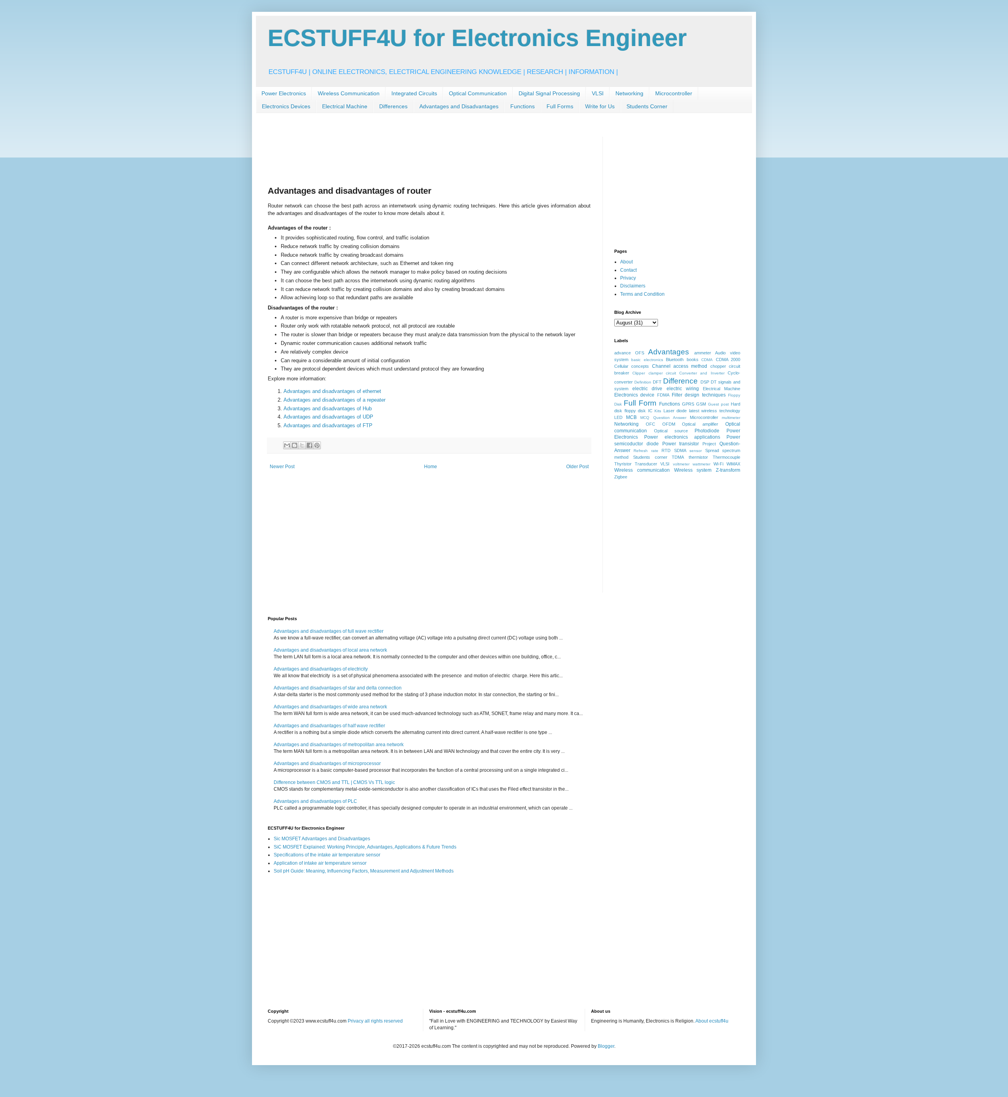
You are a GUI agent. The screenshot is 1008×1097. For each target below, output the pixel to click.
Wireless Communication (349, 93)
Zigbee (620, 476)
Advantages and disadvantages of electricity (321, 669)
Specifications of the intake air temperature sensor (327, 855)
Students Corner (646, 106)
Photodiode (707, 431)
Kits (657, 411)
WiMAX (733, 463)
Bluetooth (675, 359)
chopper (718, 366)
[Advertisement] (411, 154)
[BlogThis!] (294, 445)
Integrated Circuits (414, 93)
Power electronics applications (682, 437)
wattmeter (701, 464)
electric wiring (683, 388)
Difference (680, 381)
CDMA (707, 360)
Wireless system (693, 470)
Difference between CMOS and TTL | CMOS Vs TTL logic (334, 782)
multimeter (731, 417)
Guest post (718, 404)
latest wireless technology (714, 410)
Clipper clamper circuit (654, 373)
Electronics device (634, 395)
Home (430, 466)
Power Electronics (283, 93)
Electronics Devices (286, 106)
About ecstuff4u (711, 1021)
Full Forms (560, 106)
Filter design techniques (699, 395)
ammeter (702, 352)
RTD (666, 450)
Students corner (650, 457)
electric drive (647, 388)
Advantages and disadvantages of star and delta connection (338, 688)
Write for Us (600, 106)
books (693, 359)
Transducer (646, 463)
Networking (629, 93)
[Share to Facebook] (309, 445)
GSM (701, 404)
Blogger (606, 1046)
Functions (522, 106)
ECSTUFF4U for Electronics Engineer (477, 38)
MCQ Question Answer (663, 417)
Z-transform (728, 470)
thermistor (698, 457)
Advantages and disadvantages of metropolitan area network (339, 744)
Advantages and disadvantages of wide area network (330, 707)
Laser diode (675, 410)
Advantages (668, 352)
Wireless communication (642, 470)
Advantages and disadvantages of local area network (330, 650)
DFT (657, 382)
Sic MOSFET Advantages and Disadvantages (322, 838)
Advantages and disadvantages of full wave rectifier (329, 631)
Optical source (671, 430)
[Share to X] (302, 445)
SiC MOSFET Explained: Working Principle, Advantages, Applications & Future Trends (365, 847)
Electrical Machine (344, 106)
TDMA (678, 457)
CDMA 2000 (728, 359)
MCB (631, 417)
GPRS (688, 404)
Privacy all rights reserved (375, 1021)
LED (618, 417)
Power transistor (680, 444)
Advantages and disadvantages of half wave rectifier (329, 725)
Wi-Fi (718, 463)
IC (650, 410)
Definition (642, 382)
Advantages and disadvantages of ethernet (333, 391)
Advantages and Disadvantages (458, 106)
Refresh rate (646, 450)
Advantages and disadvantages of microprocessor (327, 763)
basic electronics (647, 360)
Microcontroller (673, 93)
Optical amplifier (700, 424)
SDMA (680, 450)
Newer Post (282, 466)
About (626, 262)
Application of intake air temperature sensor (320, 863)
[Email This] (287, 445)
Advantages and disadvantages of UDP (328, 417)
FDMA (663, 395)
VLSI (598, 93)
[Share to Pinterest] (317, 445)
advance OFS (629, 352)
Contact (628, 270)
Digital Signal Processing (549, 93)
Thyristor (623, 463)
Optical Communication (478, 93)
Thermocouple (726, 457)
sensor (695, 450)
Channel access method (680, 366)
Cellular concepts (631, 366)
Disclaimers (632, 286)
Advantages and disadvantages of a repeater (335, 400)
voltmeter (681, 464)
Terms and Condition (642, 294)
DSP (704, 382)
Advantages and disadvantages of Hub (328, 408)
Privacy (628, 278)
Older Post (577, 466)
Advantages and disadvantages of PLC (315, 801)
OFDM (668, 424)
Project (709, 443)
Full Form (640, 403)
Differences (393, 106)
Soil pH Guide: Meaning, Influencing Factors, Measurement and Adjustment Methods (364, 871)
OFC (650, 424)
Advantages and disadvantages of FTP (328, 425)
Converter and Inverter (701, 373)
